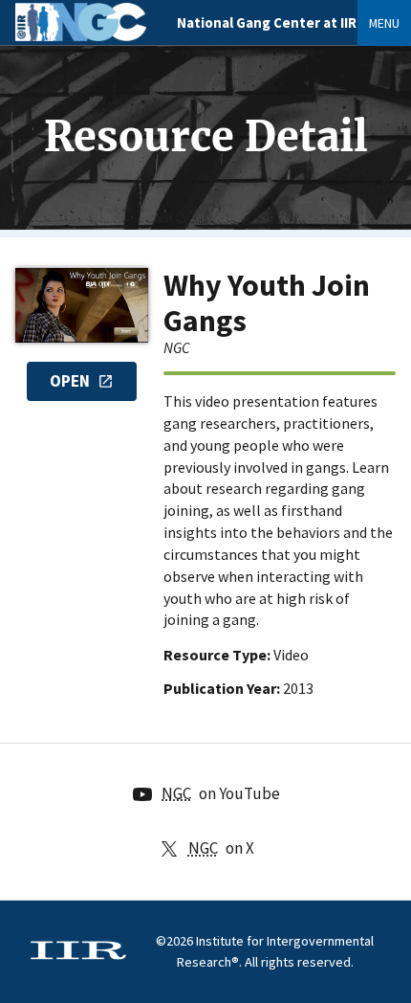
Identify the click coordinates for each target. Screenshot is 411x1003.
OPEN (70, 380)
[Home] (80, 36)
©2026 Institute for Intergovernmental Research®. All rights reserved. (265, 951)
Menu (384, 23)
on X (221, 847)
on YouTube (221, 793)
